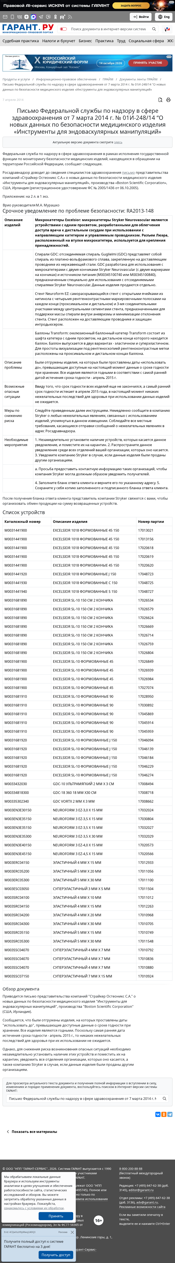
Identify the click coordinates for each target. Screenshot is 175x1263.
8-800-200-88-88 (130, 1169)
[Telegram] (169, 1114)
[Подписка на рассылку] (5, 16)
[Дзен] (26, 17)
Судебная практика (21, 40)
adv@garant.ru (147, 1202)
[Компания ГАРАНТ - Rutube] (62, 16)
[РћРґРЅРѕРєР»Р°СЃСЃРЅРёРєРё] (163, 1114)
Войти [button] (144, 17)
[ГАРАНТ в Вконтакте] (19, 16)
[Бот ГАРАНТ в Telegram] (48, 16)
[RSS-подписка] (70, 16)
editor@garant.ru (141, 1190)
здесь (118, 142)
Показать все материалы (34, 1131)
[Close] (72, 1232)
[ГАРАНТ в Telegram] (41, 16)
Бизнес (85, 40)
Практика (104, 40)
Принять (56, 1216)
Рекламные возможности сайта (142, 1207)
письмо (128, 172)
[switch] (63, 29)
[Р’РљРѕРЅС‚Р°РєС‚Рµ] (157, 1114)
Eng (167, 17)
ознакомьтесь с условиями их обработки (34, 1208)
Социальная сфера (146, 40)
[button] (167, 29)
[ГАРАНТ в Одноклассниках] (55, 16)
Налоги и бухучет (58, 40)
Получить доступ (56, 1255)
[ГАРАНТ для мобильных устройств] (12, 16)
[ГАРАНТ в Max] (33, 17)
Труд (121, 40)
